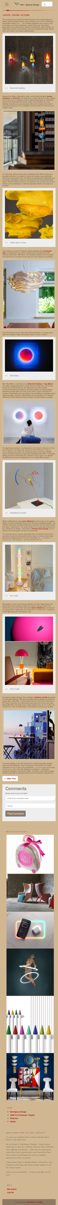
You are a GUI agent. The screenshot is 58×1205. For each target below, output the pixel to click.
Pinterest (14, 1118)
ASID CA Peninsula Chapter (22, 1115)
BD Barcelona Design (40, 529)
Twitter (13, 1121)
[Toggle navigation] (6, 4)
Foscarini (16, 98)
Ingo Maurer (48, 384)
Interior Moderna (38, 608)
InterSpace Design (18, 1111)
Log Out (10, 1192)
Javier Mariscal (28, 521)
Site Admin (12, 1189)
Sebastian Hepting (34, 384)
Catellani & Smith (40, 697)
